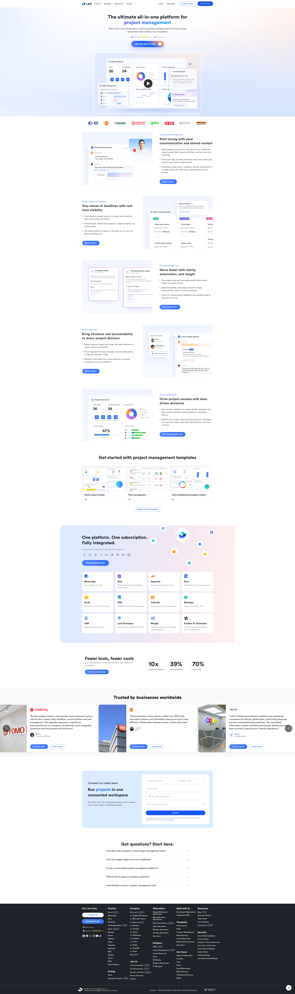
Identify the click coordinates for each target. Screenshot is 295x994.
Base (110, 912)
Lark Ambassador (137, 965)
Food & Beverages (183, 968)
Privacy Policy (203, 939)
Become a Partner (137, 972)
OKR (109, 961)
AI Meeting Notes (114, 925)
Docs (110, 919)
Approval (111, 948)
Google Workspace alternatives (160, 913)
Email (110, 929)
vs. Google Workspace (138, 916)
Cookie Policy (203, 952)
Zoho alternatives (159, 926)
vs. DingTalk (134, 948)
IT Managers (158, 966)
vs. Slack (133, 922)
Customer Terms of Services (209, 942)
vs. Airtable (134, 938)
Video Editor (177, 990)
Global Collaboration (185, 956)
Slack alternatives (160, 923)
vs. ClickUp (134, 929)
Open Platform (113, 965)
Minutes (111, 932)
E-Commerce (182, 926)
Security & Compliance (206, 936)
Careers (133, 979)
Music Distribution (190, 990)
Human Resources (160, 953)
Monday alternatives (161, 930)
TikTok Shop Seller (164, 990)
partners (173, 818)
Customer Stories (204, 915)
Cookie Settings (204, 955)
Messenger (112, 916)
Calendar (111, 945)
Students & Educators (161, 963)
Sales (155, 957)
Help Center (202, 919)
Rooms (110, 935)
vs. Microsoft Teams (138, 919)
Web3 (179, 978)
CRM (155, 947)
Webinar (111, 939)
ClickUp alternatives (161, 933)
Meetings (111, 922)
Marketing (157, 960)
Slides (110, 942)
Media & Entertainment (185, 942)
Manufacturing (182, 935)
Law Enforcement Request (208, 958)
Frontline (180, 959)
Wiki (109, 952)
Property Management (185, 932)
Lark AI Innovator (136, 969)
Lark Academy (203, 922)
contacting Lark (169, 820)
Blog (199, 912)
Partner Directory (137, 976)
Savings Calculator (115, 978)
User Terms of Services (207, 946)
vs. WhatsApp (135, 935)
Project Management (161, 950)
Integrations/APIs (183, 915)
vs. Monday (134, 926)
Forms (110, 958)
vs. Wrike (133, 945)
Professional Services (185, 975)
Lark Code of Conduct (206, 949)
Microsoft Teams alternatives (159, 918)
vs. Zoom (133, 951)
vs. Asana (133, 932)
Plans (110, 975)
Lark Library (202, 925)
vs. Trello (133, 942)
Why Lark (133, 912)
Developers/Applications (186, 912)
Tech (178, 962)
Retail (179, 929)
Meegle (111, 955)
